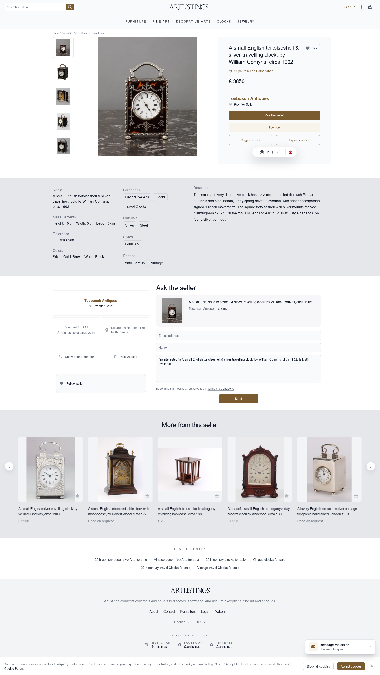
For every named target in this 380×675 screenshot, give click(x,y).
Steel (144, 225)
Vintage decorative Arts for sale (176, 559)
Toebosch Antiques (249, 98)
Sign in (349, 6)
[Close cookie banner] (372, 666)
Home (56, 32)
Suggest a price (251, 140)
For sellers (188, 611)
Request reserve (298, 140)
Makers (220, 611)
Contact (169, 611)
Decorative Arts (70, 32)
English (179, 621)
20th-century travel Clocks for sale (165, 567)
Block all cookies (318, 666)
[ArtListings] (190, 590)
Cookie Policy (13, 668)
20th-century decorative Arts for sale (121, 559)
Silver (129, 225)
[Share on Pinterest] (290, 152)
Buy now (274, 127)
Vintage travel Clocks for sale (218, 567)
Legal (205, 611)
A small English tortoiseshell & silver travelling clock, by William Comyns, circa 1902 (250, 301)
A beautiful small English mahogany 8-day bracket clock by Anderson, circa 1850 (258, 511)
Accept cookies (351, 666)
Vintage (157, 262)
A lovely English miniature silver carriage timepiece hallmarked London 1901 (327, 511)
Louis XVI (132, 244)
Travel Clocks (135, 206)
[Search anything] (70, 7)
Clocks (84, 32)
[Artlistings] (190, 7)
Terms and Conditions (221, 388)
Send (238, 398)
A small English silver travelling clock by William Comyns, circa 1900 (47, 511)
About (153, 611)
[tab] (63, 47)
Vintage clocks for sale (269, 559)
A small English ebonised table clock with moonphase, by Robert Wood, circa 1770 (118, 511)
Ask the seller (274, 115)
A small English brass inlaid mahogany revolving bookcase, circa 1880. (186, 511)
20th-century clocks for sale (226, 559)
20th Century (135, 262)
